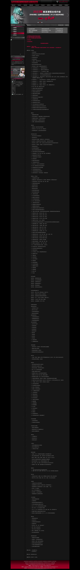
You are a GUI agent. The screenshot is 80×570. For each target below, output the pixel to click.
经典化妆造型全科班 (45, 28)
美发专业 (14, 29)
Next (23, 47)
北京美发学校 (26, 561)
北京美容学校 (31, 561)
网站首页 (13, 5)
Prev (12, 47)
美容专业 (14, 31)
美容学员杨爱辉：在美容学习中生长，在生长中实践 (19, 89)
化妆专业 (14, 33)
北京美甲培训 (54, 561)
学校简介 (19, 5)
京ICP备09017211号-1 (47, 562)
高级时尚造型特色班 (59, 28)
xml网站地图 (53, 562)
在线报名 (60, 5)
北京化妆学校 (40, 561)
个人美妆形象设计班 (59, 30)
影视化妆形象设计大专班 (46, 30)
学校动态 (43, 5)
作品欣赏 (37, 5)
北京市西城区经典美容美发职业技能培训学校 (36, 562)
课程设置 (31, 5)
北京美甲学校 (35, 561)
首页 (62, 25)
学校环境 (25, 5)
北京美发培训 (45, 561)
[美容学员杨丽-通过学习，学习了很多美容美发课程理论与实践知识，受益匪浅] (13, 86)
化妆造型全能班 (32, 28)
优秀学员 (49, 5)
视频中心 (54, 5)
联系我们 (66, 5)
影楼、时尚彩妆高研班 (33, 30)
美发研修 (14, 27)
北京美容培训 (49, 561)
